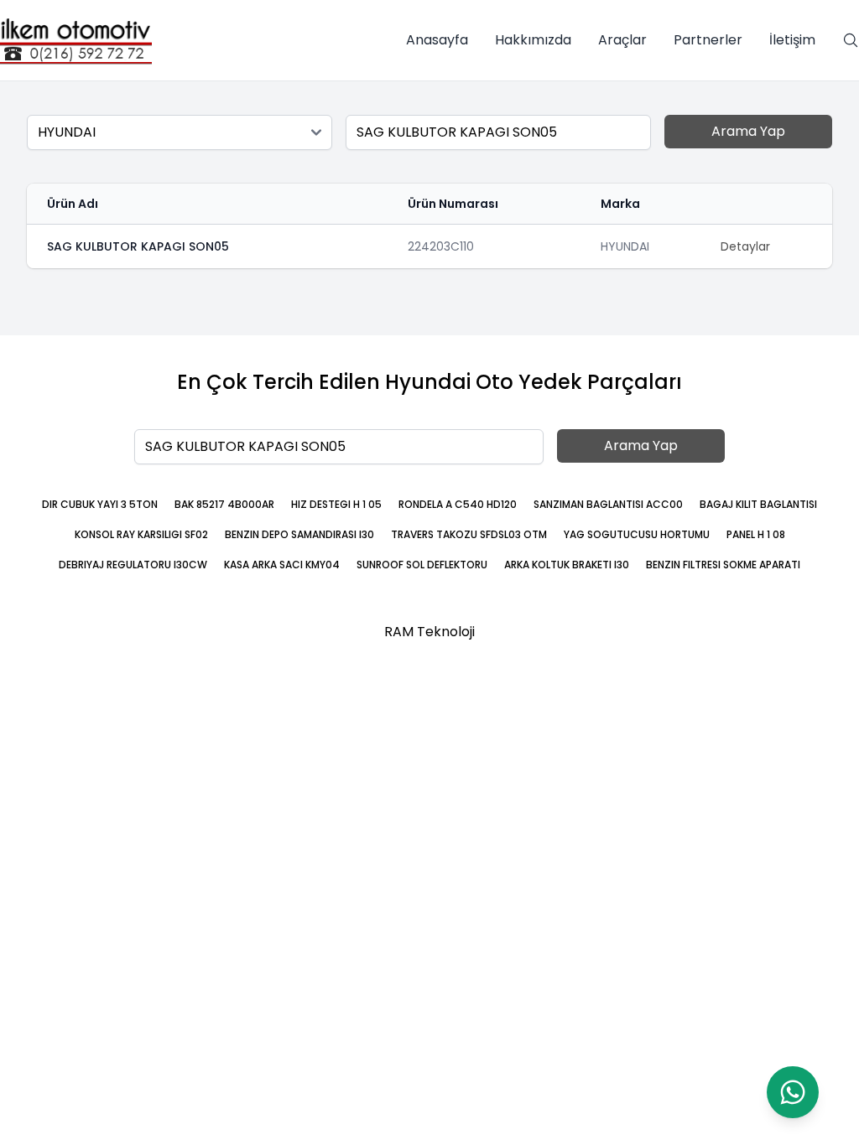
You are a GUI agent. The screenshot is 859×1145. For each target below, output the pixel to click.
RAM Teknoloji (429, 631)
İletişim (792, 39)
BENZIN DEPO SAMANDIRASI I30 (299, 534)
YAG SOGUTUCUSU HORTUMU (637, 534)
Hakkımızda (533, 39)
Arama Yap (748, 131)
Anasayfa (437, 39)
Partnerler (708, 39)
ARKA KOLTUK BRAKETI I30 (566, 564)
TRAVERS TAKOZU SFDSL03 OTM (469, 534)
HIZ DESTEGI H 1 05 (336, 504)
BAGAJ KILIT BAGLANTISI (758, 504)
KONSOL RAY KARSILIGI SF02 (141, 534)
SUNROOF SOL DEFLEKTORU (422, 564)
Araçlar (622, 39)
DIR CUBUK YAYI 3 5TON (100, 504)
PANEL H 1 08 (755, 534)
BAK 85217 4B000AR (224, 504)
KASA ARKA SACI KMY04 (282, 564)
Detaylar (745, 246)
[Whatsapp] (793, 1092)
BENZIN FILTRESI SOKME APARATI (723, 564)
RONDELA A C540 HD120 (457, 504)
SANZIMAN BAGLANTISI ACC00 (608, 504)
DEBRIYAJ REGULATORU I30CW (133, 564)
